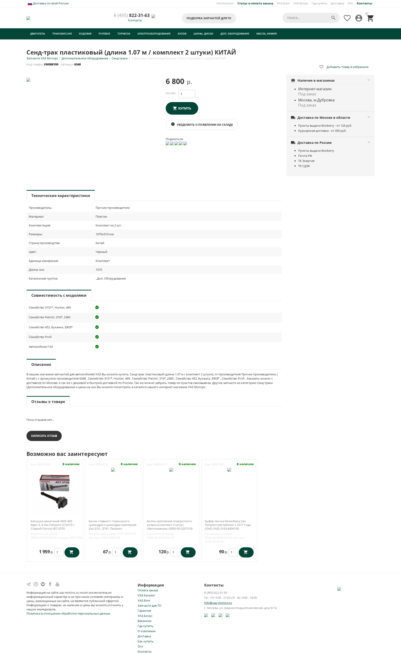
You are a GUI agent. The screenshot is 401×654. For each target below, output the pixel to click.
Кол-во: (171, 93)
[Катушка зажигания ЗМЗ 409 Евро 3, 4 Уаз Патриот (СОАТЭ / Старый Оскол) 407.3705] (55, 491)
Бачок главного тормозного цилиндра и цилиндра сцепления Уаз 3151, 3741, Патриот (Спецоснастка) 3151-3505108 (112, 526)
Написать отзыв (44, 436)
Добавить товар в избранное (344, 67)
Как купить (146, 641)
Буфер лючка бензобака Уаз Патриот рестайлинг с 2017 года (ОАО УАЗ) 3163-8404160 (228, 524)
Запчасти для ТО (149, 605)
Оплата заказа (148, 590)
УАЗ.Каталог (225, 3)
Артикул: (63, 538)
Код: (33, 464)
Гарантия (144, 611)
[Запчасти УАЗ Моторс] (28, 18)
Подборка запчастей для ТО (209, 18)
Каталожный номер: (44, 534)
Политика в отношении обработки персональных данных (68, 613)
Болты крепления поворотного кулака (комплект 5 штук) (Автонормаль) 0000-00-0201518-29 (170, 526)
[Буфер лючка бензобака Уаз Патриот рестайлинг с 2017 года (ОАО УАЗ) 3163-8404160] (229, 469)
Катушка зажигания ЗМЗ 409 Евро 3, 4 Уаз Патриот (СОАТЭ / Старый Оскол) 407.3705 (52, 524)
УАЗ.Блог (283, 3)
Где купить (319, 3)
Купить (184, 108)
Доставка (337, 3)
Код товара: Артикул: (53, 64)
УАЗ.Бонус (300, 3)
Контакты (135, 20)
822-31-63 (132, 15)
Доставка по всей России (50, 3)
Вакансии (144, 621)
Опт (350, 3)
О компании (146, 631)
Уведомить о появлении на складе (202, 124)
